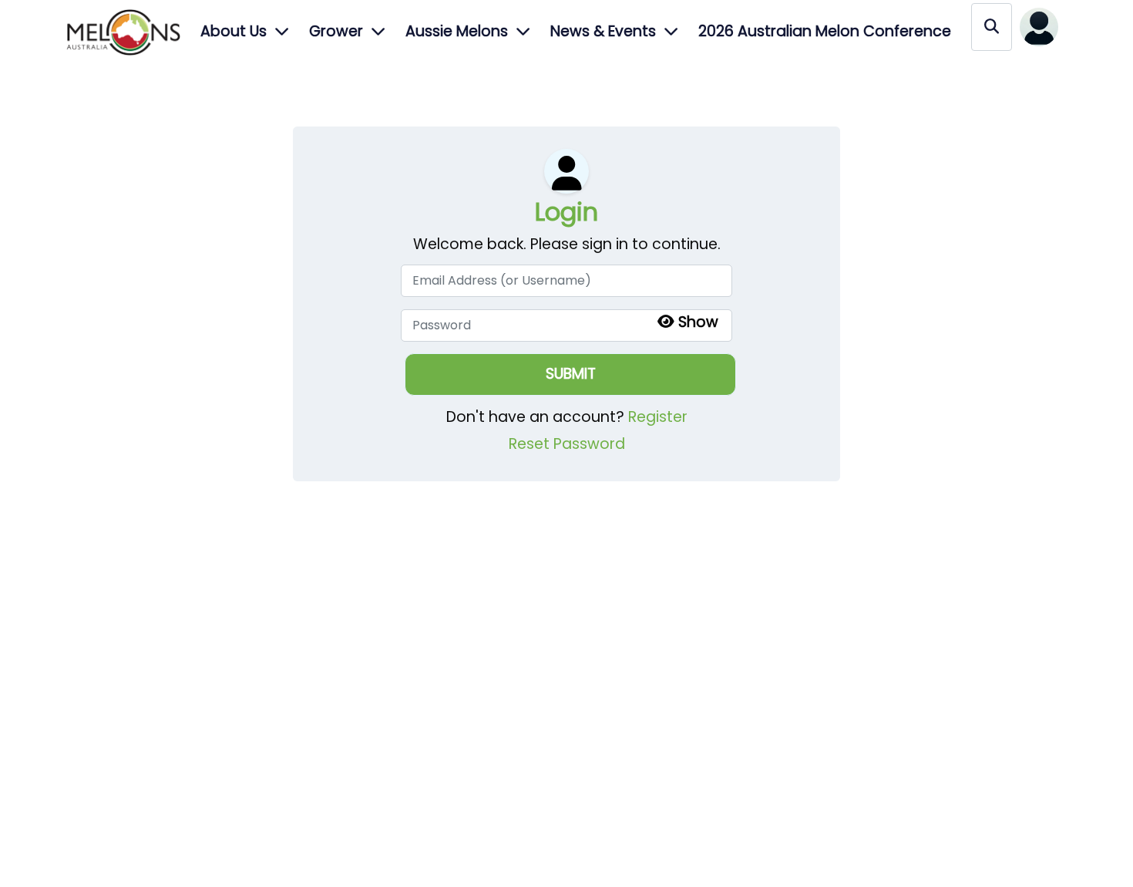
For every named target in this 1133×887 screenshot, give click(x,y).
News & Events (603, 31)
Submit (571, 373)
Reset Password (567, 443)
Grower (336, 31)
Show (698, 322)
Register (658, 416)
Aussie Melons (456, 31)
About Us (233, 31)
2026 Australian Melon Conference (824, 31)
